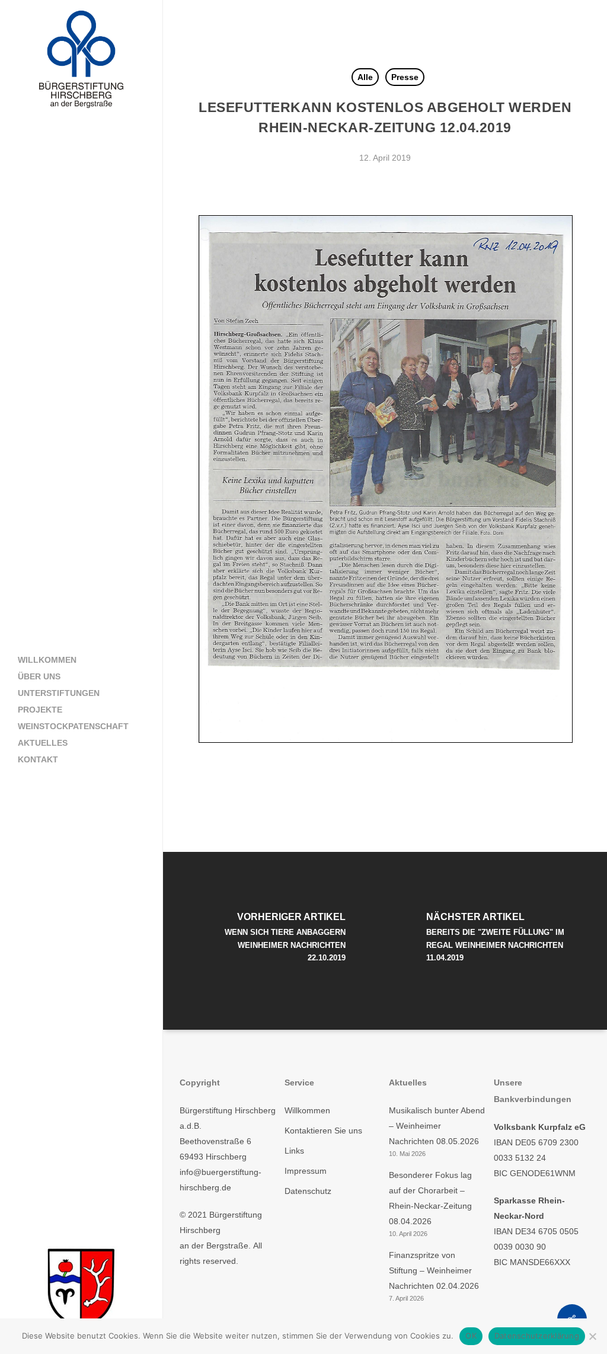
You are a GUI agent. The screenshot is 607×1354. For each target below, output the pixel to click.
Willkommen (307, 1110)
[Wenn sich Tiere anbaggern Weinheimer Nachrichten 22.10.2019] (274, 941)
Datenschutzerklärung (536, 1335)
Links (294, 1150)
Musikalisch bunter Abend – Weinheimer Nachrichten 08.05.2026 (437, 1126)
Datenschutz (308, 1191)
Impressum (306, 1171)
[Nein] (592, 1336)
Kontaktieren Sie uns (323, 1130)
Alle (365, 77)
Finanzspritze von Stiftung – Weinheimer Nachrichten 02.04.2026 (434, 1270)
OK (471, 1335)
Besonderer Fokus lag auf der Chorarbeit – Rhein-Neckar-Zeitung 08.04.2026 (430, 1198)
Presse (404, 77)
